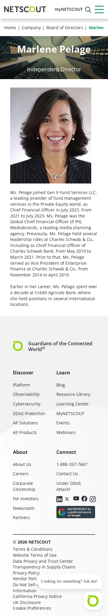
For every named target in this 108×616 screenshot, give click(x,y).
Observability (26, 394)
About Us (22, 464)
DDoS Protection (29, 413)
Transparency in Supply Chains (44, 567)
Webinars (66, 432)
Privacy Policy (26, 573)
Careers (20, 473)
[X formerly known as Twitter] (68, 499)
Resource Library (73, 394)
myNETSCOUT (69, 9)
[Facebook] (84, 499)
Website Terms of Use (35, 555)
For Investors (26, 498)
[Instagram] (93, 500)
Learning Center (72, 404)
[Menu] (99, 9)
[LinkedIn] (59, 500)
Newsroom (23, 508)
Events (63, 423)
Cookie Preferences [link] (32, 608)
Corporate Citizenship (24, 486)
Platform (21, 385)
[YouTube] (76, 499)
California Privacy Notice (37, 596)
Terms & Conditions (32, 549)
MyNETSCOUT (70, 413)
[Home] (25, 9)
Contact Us (67, 473)
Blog (60, 385)
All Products (25, 432)
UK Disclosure (27, 602)
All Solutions (25, 423)
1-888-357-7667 (71, 464)
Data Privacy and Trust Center (43, 561)
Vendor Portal (26, 578)
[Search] (88, 10)
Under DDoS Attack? (68, 486)
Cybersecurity (26, 404)
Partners (21, 517)
